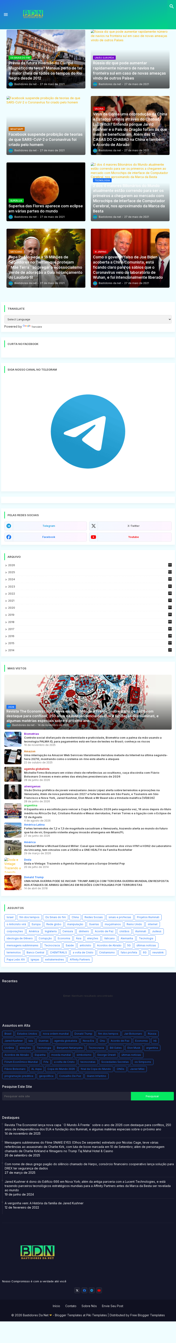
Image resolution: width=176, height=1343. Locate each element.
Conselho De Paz (70, 1076)
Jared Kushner (14, 1040)
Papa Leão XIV (16, 959)
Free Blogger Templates (147, 1315)
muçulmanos (113, 924)
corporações (15, 931)
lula (31, 1040)
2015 (89, 643)
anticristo (85, 945)
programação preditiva (19, 1076)
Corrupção (45, 938)
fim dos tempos (29, 917)
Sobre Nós (89, 1306)
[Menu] (6, 14)
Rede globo (53, 924)
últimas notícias (146, 945)
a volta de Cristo (83, 952)
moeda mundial (61, 1054)
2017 (89, 629)
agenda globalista (65, 1040)
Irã (154, 1040)
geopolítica (46, 1076)
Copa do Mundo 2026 (61, 1069)
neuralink (158, 952)
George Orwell (106, 1054)
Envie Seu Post (112, 1306)
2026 (89, 565)
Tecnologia (146, 938)
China (75, 917)
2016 (89, 636)
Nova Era (88, 1040)
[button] (171, 6)
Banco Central (35, 952)
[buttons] (77, 1290)
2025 (90, 572)
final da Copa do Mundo (96, 1069)
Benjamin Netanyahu (70, 1047)
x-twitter (133, 525)
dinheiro (84, 931)
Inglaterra (51, 931)
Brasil (8, 1033)
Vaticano (109, 938)
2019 (89, 615)
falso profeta (129, 952)
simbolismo (84, 1054)
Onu (102, 1040)
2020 (89, 608)
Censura (67, 931)
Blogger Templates (68, 1315)
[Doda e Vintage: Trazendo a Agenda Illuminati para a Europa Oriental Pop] (12, 865)
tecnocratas (88, 1061)
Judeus (156, 931)
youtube (133, 537)
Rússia (152, 1033)
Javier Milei (137, 1069)
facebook (48, 537)
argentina (152, 1047)
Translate (36, 326)
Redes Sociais (94, 917)
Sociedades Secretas (115, 1061)
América (34, 931)
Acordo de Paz (104, 931)
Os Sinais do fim (55, 917)
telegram (48, 525)
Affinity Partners (80, 959)
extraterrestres (54, 959)
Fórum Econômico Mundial (21, 1061)
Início (56, 1306)
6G (145, 952)
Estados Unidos (27, 1033)
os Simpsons (143, 1061)
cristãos (124, 931)
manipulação (75, 924)
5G (129, 945)
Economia (64, 938)
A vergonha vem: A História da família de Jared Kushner (44, 1203)
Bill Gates (116, 1047)
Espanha (40, 1054)
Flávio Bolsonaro (15, 1069)
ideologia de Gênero (20, 938)
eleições (92, 938)
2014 (89, 650)
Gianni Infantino (96, 1076)
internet (153, 924)
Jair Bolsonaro (133, 1033)
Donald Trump (83, 1033)
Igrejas (35, 959)
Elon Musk (133, 1047)
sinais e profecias (120, 917)
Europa (36, 924)
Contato (70, 1306)
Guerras (94, 924)
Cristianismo (107, 952)
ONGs (120, 1069)
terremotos (14, 952)
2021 (89, 600)
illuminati (140, 931)
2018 (89, 622)
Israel (10, 917)
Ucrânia (9, 1047)
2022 (89, 593)
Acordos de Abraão (109, 945)
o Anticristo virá (16, 924)
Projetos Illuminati (148, 917)
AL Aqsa (36, 1069)
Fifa (46, 1061)
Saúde (70, 945)
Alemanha (127, 938)
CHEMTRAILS (58, 952)
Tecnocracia (52, 945)
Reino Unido (134, 924)
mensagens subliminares (22, 945)
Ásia (78, 938)
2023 (89, 586)
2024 (89, 579)
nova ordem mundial (56, 1033)
